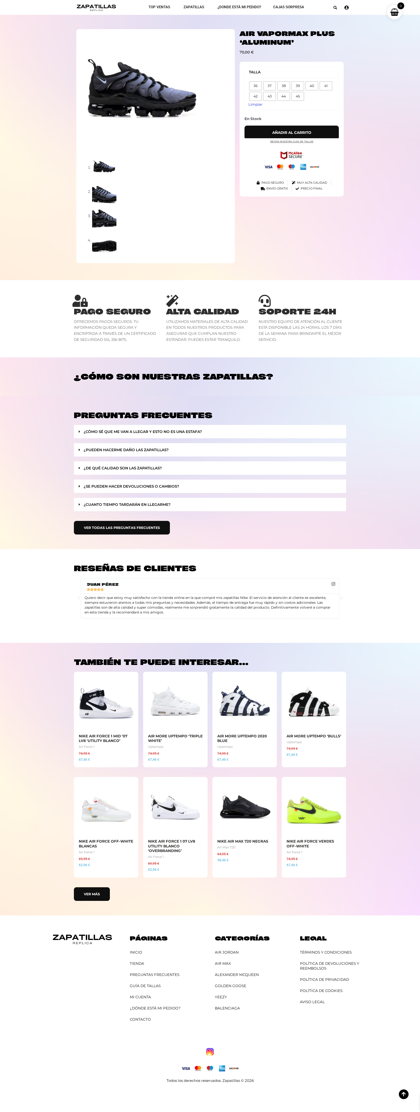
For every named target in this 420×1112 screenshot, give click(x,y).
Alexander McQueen (237, 974)
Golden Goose (230, 985)
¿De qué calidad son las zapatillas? (123, 468)
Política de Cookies (321, 990)
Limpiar (255, 104)
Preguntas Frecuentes (154, 974)
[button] (335, 8)
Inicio (136, 952)
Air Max (223, 963)
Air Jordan (227, 952)
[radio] (255, 86)
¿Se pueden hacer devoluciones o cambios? (131, 486)
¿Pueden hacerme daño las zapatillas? (126, 450)
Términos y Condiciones (326, 952)
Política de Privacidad (324, 979)
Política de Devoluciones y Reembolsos (329, 966)
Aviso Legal (312, 1002)
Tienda (137, 963)
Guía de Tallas (145, 985)
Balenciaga (227, 1008)
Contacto (140, 1019)
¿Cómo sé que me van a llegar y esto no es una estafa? (143, 431)
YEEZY (221, 997)
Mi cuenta (140, 997)
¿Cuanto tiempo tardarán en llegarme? (127, 504)
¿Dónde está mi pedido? (155, 1008)
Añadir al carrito (291, 132)
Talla (255, 72)
